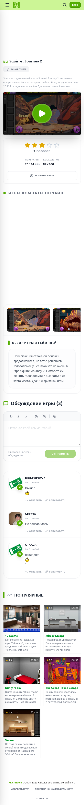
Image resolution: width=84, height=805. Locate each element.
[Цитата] (37, 416)
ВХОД (75, 5)
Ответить (35, 500)
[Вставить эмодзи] (55, 416)
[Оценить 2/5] (34, 145)
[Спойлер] (44, 416)
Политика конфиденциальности (54, 789)
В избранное (44, 175)
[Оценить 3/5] (42, 145)
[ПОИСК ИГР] (64, 5)
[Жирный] (11, 416)
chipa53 (30, 513)
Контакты (42, 798)
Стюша (30, 544)
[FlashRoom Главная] (16, 5)
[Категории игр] (7, 5)
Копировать (57, 500)
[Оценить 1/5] (27, 145)
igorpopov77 (35, 478)
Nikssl (49, 164)
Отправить (60, 453)
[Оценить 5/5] (56, 145)
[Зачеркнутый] (26, 416)
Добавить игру (20, 789)
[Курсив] (18, 416)
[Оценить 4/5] (49, 145)
